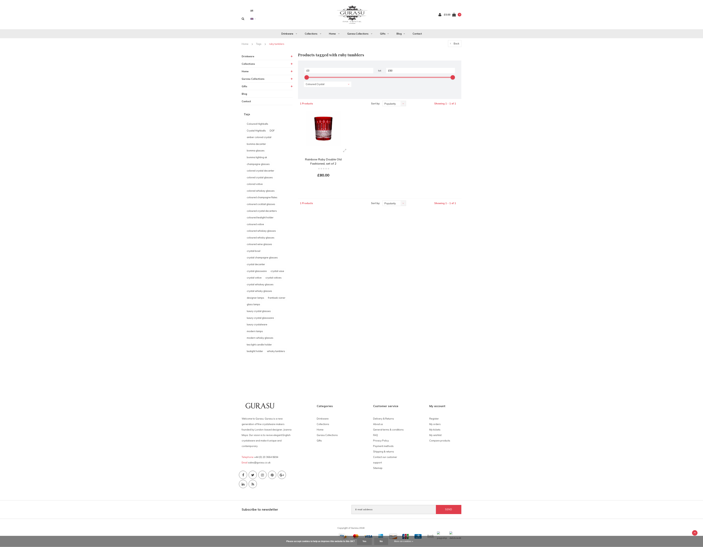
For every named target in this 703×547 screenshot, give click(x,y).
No (381, 541)
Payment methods (383, 446)
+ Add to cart (321, 185)
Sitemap (377, 468)
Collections (311, 33)
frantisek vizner (276, 297)
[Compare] (251, 10)
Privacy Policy (381, 440)
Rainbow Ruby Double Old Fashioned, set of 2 (323, 161)
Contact (417, 33)
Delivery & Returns (383, 418)
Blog (399, 33)
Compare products (439, 440)
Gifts (383, 33)
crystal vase (277, 271)
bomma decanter (256, 143)
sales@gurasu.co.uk (259, 462)
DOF (272, 130)
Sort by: (375, 103)
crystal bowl (253, 250)
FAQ (375, 435)
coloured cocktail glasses (261, 204)
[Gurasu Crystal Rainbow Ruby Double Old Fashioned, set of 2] (323, 128)
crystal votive (254, 277)
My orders (435, 424)
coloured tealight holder (260, 217)
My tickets (434, 429)
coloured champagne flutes (262, 197)
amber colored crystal (259, 137)
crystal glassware (257, 271)
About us (378, 424)
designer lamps (255, 297)
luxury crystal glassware (260, 317)
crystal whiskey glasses (260, 284)
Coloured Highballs (257, 123)
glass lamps (253, 304)
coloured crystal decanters (262, 210)
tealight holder (255, 351)
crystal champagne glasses (262, 257)
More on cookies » (403, 541)
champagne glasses (258, 164)
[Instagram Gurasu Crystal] (262, 475)
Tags (258, 43)
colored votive (255, 184)
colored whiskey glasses (261, 190)
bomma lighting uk (257, 157)
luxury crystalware (257, 324)
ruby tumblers (276, 43)
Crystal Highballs (256, 130)
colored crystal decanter (260, 170)
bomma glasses (256, 150)
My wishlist (435, 435)
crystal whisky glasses (259, 291)
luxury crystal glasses (259, 311)
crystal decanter (256, 264)
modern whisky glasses (260, 337)
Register (434, 418)
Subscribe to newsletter (260, 509)
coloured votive (255, 224)
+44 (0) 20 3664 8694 (266, 457)
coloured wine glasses (259, 244)
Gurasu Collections (358, 33)
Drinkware (287, 33)
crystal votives (273, 277)
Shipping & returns (383, 451)
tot (379, 70)
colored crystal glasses (260, 177)
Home (332, 33)
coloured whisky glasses (260, 237)
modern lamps (255, 331)
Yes (364, 541)
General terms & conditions (388, 429)
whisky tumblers (276, 351)
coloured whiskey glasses (261, 230)
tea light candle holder (259, 344)
